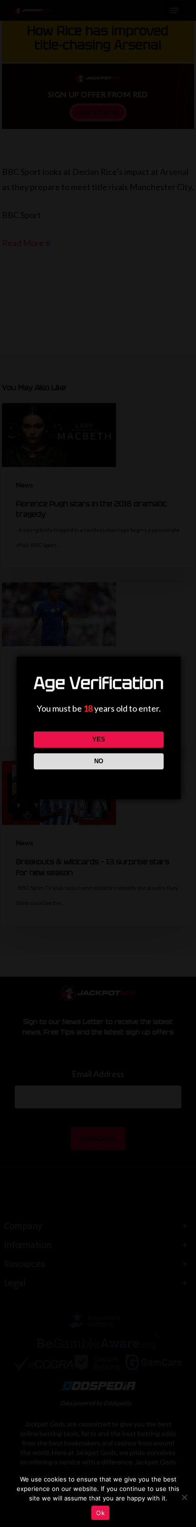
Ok (100, 1513)
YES (98, 739)
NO (98, 761)
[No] (184, 1497)
